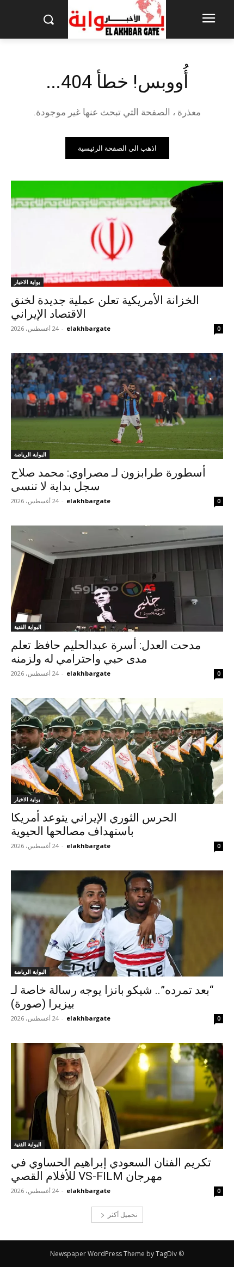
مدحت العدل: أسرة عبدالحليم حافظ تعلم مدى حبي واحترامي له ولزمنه (106, 652)
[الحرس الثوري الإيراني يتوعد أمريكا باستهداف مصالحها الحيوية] (117, 751)
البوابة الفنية (27, 627)
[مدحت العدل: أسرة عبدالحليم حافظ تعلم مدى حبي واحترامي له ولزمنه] (117, 579)
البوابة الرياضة (30, 454)
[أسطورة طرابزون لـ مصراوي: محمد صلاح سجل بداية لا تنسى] (117, 406)
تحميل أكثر (122, 1214)
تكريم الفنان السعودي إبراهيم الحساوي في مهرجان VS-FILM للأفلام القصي (111, 1169)
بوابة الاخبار (27, 282)
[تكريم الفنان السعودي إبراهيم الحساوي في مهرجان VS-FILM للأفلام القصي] (117, 1096)
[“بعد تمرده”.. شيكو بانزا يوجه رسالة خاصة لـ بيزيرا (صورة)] (117, 923)
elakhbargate (88, 328)
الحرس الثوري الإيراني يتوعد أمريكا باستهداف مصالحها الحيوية (94, 824)
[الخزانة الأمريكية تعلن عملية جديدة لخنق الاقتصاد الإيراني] (117, 234)
